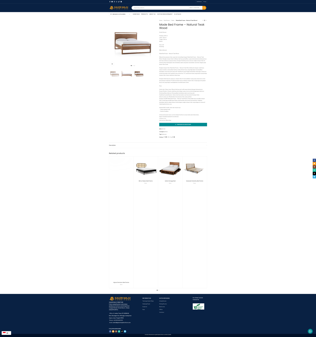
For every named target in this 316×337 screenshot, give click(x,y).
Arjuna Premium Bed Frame (121, 282)
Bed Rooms (167, 20)
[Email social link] (112, 1)
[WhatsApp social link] (117, 1)
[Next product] (206, 20)
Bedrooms (162, 306)
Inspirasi (144, 306)
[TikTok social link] (119, 1)
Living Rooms (162, 301)
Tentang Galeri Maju (148, 301)
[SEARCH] (204, 8)
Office (161, 309)
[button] (183, 124)
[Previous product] (203, 20)
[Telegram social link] (121, 1)
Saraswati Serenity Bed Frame (194, 181)
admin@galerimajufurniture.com (122, 322)
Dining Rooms (163, 304)
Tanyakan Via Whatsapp (184, 124)
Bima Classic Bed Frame (146, 181)
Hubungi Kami (146, 304)
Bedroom (164, 134)
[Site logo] (119, 7)
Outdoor (161, 312)
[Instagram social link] (114, 1)
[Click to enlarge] (112, 64)
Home (160, 20)
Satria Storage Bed (170, 181)
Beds (173, 20)
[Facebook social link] (110, 1)
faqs (143, 309)
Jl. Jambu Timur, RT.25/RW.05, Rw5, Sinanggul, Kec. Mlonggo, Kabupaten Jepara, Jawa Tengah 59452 (120, 316)
